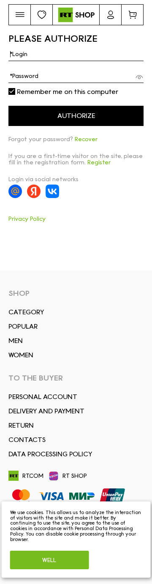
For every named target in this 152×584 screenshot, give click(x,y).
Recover (86, 139)
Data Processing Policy (50, 454)
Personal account (42, 396)
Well (49, 560)
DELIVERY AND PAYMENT (46, 411)
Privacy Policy (27, 218)
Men (15, 340)
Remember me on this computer (66, 92)
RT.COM (32, 476)
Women (20, 355)
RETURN (21, 425)
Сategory (26, 312)
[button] (19, 15)
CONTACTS (27, 439)
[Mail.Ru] (15, 191)
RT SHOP (74, 476)
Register (99, 162)
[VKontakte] (52, 191)
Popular (23, 326)
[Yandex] (34, 191)
